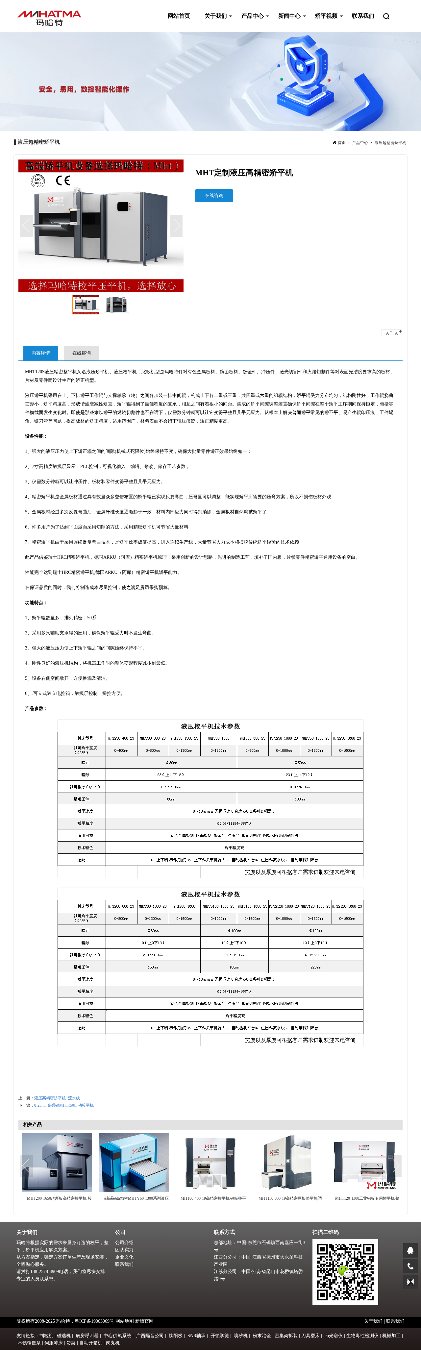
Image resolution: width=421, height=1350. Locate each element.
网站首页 (179, 16)
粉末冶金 (262, 1335)
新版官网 (144, 1321)
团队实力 (124, 1249)
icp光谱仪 (333, 1335)
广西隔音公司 (150, 1335)
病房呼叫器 (87, 1335)
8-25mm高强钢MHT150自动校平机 (64, 1105)
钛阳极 (176, 1335)
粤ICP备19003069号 (94, 1321)
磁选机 (64, 1335)
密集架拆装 (286, 1335)
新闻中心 (286, 22)
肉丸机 (113, 1342)
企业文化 (124, 1257)
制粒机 (46, 1335)
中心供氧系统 (117, 1335)
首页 (342, 142)
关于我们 (212, 22)
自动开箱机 (90, 1342)
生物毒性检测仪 (362, 1335)
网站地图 (124, 1321)
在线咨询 (214, 195)
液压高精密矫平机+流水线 (57, 1098)
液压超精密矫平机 (390, 142)
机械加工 (391, 1335)
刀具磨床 (310, 1335)
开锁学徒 (219, 1335)
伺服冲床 (53, 1342)
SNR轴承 (196, 1335)
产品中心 (249, 22)
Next (177, 226)
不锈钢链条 (29, 1342)
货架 (71, 1342)
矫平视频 (322, 22)
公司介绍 (124, 1242)
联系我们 (363, 16)
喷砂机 (241, 1335)
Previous (26, 226)
